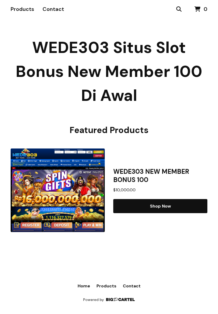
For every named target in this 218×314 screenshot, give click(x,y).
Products (22, 9)
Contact (53, 9)
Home (84, 286)
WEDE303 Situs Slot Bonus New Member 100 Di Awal (109, 71)
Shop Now (160, 206)
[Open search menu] (179, 9)
